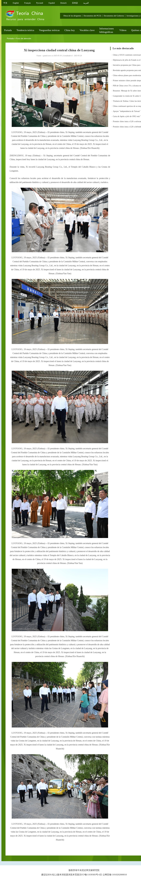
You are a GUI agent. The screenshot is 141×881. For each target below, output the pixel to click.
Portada (8, 30)
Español (52, 3)
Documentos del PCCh (92, 16)
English (16, 3)
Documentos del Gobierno (114, 16)
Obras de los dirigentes (72, 16)
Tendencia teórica (25, 30)
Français (27, 3)
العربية (86, 3)
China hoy (69, 30)
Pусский (39, 3)
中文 (5, 3)
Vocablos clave (87, 30)
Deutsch (63, 3)
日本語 (75, 3)
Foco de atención (23, 38)
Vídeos (122, 30)
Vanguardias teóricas (49, 30)
